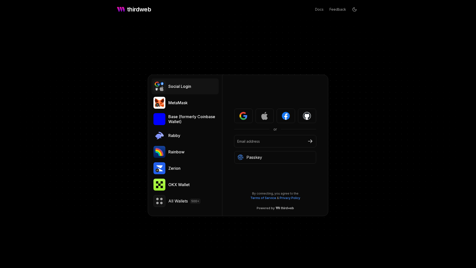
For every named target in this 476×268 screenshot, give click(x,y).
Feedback (337, 9)
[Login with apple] (265, 116)
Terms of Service (263, 198)
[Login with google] (243, 116)
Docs (319, 9)
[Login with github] (307, 116)
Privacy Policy (290, 198)
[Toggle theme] (354, 9)
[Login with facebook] (286, 116)
